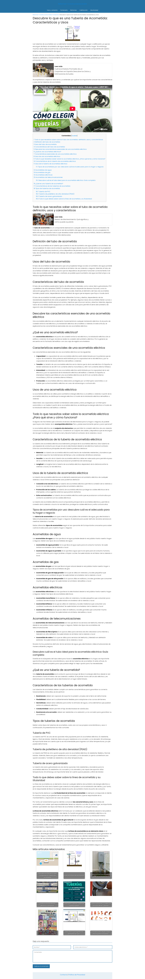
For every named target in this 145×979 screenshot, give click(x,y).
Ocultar (74, 136)
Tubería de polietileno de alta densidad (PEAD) (55, 194)
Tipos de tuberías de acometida (47, 188)
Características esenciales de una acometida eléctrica (55, 154)
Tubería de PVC (43, 191)
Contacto (63, 975)
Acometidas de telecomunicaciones (48, 177)
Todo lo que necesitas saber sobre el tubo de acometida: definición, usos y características (68, 140)
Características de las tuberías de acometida (52, 186)
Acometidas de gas (42, 172)
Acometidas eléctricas (43, 175)
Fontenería (63, 10)
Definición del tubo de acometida (47, 142)
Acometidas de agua (43, 170)
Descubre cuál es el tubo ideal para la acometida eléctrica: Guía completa (65, 180)
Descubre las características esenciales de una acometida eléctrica (60, 149)
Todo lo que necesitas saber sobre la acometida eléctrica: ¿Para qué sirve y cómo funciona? (69, 159)
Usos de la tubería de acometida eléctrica (50, 164)
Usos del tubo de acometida (45, 144)
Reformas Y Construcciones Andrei (72, 4)
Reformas (73, 10)
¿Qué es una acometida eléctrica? (47, 152)
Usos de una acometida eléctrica (47, 156)
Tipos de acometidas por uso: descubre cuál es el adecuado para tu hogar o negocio (70, 167)
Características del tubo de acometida (49, 147)
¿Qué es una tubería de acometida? (48, 184)
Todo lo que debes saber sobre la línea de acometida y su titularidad (64, 199)
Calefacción (83, 10)
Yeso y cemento (52, 10)
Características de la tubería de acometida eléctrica (55, 161)
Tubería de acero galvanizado (49, 196)
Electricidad (94, 10)
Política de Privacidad (77, 975)
